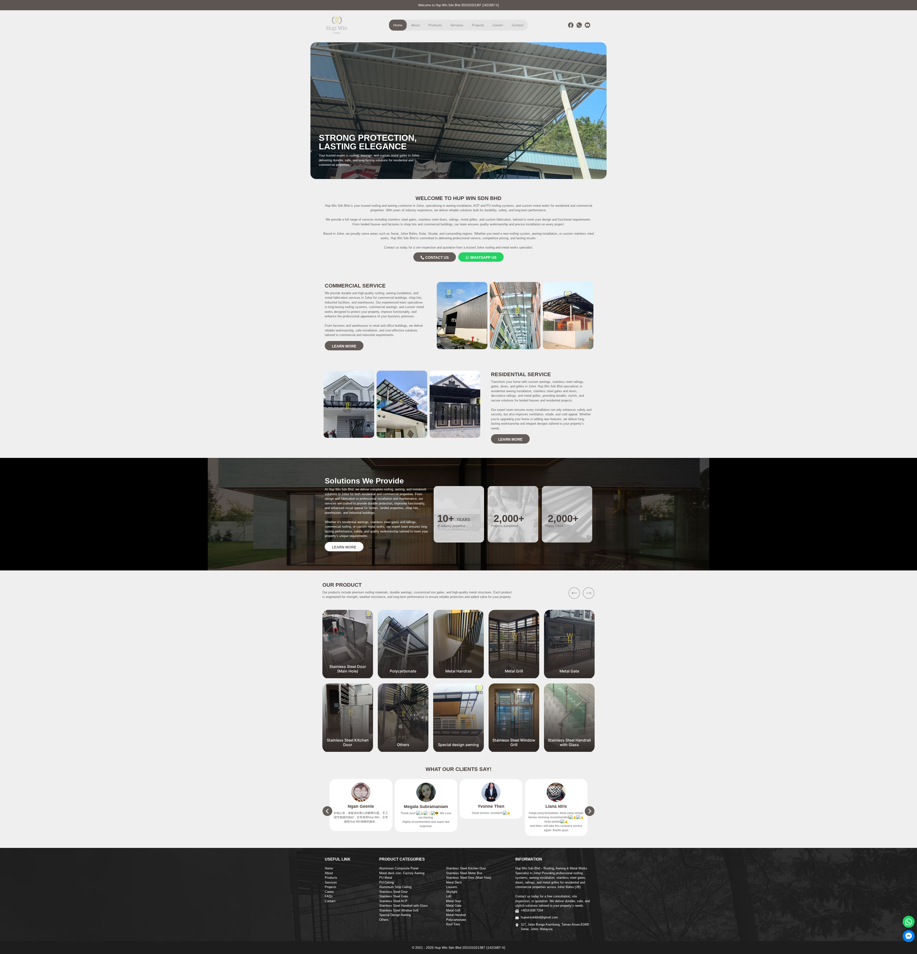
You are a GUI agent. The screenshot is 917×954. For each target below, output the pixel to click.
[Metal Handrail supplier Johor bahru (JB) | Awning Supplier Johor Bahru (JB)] (403, 675)
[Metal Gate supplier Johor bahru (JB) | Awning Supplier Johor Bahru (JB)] (514, 675)
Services (456, 25)
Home (397, 25)
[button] (589, 593)
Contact (517, 25)
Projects (478, 25)
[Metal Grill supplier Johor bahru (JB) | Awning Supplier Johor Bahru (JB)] (458, 675)
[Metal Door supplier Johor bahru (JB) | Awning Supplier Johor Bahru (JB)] (569, 675)
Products (435, 25)
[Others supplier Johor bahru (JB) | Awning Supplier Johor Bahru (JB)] (347, 749)
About (415, 25)
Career (498, 25)
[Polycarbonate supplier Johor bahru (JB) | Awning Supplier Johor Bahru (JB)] (347, 675)
